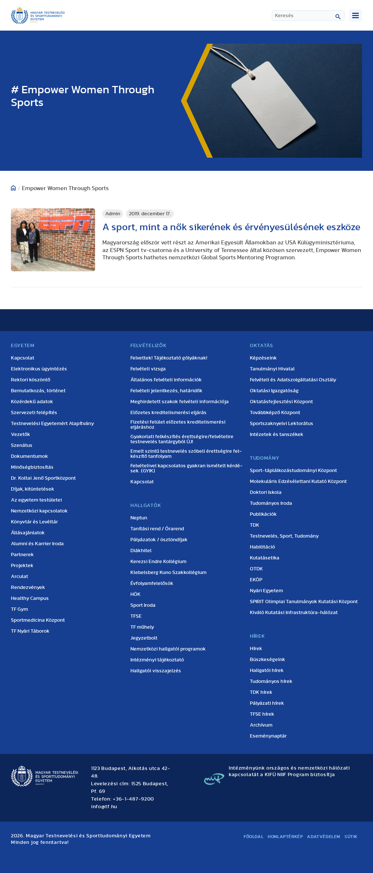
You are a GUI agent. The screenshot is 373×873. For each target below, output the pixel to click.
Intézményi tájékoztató (157, 659)
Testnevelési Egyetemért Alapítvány (52, 423)
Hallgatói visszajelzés (155, 670)
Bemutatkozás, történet (38, 390)
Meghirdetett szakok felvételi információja (179, 401)
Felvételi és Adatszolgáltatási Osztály (293, 379)
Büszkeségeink (267, 659)
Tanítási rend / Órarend (157, 528)
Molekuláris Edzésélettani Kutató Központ (298, 481)
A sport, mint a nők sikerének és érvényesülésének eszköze (231, 227)
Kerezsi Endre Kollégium (158, 561)
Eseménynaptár (268, 736)
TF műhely (142, 627)
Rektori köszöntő (30, 379)
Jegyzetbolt (143, 638)
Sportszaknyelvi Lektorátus (281, 423)
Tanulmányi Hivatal (272, 368)
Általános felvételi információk (166, 379)
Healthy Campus (30, 598)
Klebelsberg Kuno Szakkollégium (168, 572)
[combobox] (308, 15)
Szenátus (21, 445)
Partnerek (22, 554)
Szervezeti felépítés (34, 412)
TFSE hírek (262, 714)
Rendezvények (28, 587)
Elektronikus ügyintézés (39, 368)
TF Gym (19, 609)
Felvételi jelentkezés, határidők (166, 390)
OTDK (256, 568)
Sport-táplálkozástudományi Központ (293, 470)
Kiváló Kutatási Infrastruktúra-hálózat (294, 612)
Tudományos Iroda (271, 503)
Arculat (19, 576)
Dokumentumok (29, 456)
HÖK (135, 594)
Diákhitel (141, 550)
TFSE (136, 616)
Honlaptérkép (285, 836)
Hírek (256, 648)
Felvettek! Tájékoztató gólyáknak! (168, 358)
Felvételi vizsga (148, 368)
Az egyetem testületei (36, 500)
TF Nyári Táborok (30, 631)
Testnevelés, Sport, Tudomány (284, 536)
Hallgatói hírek (267, 670)
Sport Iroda (143, 605)
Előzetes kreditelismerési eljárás (168, 412)
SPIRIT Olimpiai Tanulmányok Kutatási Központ (304, 601)
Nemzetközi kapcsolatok (39, 511)
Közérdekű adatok (32, 401)
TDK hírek (261, 692)
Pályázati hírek (267, 703)
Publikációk (263, 514)
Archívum (261, 725)
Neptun (138, 517)
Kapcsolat (22, 358)
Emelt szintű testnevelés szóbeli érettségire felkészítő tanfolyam (186, 454)
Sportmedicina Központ (38, 620)
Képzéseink (263, 358)
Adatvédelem (323, 836)
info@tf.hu (104, 806)
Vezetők (20, 434)
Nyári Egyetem (266, 590)
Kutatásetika (264, 558)
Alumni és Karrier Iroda (37, 543)
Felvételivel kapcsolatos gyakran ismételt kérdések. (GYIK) (186, 468)
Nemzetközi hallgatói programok (168, 649)
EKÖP (256, 579)
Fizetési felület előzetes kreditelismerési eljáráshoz (177, 425)
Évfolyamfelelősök (151, 583)
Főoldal (253, 836)
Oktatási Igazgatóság (274, 390)
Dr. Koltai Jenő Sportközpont (43, 478)
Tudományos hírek (271, 681)
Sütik (351, 836)
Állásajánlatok (28, 532)
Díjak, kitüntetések (32, 489)
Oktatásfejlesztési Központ (281, 401)
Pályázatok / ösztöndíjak (159, 539)
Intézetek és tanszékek (276, 434)
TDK (254, 525)
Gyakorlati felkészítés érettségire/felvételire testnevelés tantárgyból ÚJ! (181, 439)
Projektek (22, 565)
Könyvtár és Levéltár (34, 521)
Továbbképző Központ (275, 412)
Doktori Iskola (266, 492)
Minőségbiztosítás (32, 467)
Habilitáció (262, 547)
